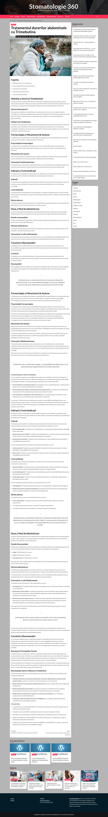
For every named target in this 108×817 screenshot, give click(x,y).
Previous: (24, 732)
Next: (57, 732)
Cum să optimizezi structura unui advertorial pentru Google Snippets (84, 176)
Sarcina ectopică (77, 146)
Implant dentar (77, 202)
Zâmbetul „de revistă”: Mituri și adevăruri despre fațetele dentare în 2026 (83, 76)
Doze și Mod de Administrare (20, 91)
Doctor (12, 798)
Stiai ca (23, 16)
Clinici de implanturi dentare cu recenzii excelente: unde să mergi (19, 760)
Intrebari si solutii (51, 16)
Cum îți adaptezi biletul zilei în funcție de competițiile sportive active (83, 115)
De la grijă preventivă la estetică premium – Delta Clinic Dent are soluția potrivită (84, 134)
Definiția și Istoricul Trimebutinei (21, 83)
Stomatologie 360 (53, 6)
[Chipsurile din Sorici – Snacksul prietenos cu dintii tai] (54, 776)
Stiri (74, 223)
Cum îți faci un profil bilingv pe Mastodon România (83, 83)
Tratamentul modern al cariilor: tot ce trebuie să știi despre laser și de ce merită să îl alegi (84, 36)
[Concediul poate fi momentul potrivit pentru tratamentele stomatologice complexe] (18, 776)
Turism (75, 226)
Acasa (11, 16)
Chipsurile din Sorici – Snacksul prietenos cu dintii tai (84, 43)
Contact (67, 16)
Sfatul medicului (31, 16)
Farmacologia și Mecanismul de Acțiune (23, 86)
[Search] (97, 16)
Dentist (12, 800)
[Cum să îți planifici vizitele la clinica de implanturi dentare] (61, 749)
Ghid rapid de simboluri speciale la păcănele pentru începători (84, 95)
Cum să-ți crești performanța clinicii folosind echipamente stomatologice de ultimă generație (84, 69)
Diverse (60, 16)
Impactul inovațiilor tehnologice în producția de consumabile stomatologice (85, 62)
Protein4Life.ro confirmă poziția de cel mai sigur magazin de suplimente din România (85, 121)
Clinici (74, 193)
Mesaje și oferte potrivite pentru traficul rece (84, 171)
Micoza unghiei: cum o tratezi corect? (82, 166)
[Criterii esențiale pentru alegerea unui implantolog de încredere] (40, 749)
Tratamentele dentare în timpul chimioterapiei (84, 157)
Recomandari (76, 211)
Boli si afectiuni (41, 16)
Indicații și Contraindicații (19, 89)
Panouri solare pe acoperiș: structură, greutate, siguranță (85, 140)
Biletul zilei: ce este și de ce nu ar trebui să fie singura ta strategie (84, 102)
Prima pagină (13, 20)
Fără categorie (76, 199)
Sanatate (17, 16)
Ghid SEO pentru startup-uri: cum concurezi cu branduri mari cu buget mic (84, 108)
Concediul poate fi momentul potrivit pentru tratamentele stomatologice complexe (84, 30)
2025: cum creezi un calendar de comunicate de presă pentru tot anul (85, 89)
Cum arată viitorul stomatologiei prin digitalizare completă (82, 127)
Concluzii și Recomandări (19, 94)
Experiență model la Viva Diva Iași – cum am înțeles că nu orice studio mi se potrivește (84, 49)
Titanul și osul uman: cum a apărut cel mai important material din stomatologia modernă (84, 55)
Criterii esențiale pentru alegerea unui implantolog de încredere (40, 760)
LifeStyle (75, 208)
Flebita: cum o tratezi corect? (80, 162)
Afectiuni (13, 24)
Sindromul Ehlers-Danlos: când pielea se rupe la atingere (85, 151)
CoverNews (64, 814)
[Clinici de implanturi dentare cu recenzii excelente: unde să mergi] (20, 749)
